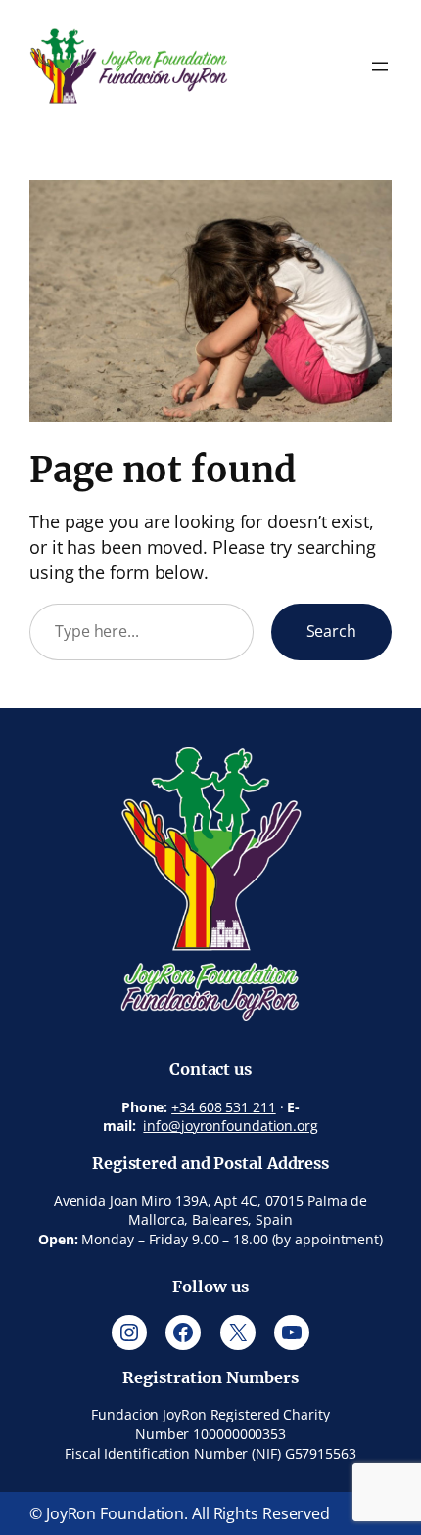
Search (331, 631)
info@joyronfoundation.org (230, 1125)
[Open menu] (380, 66)
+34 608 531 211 (223, 1107)
